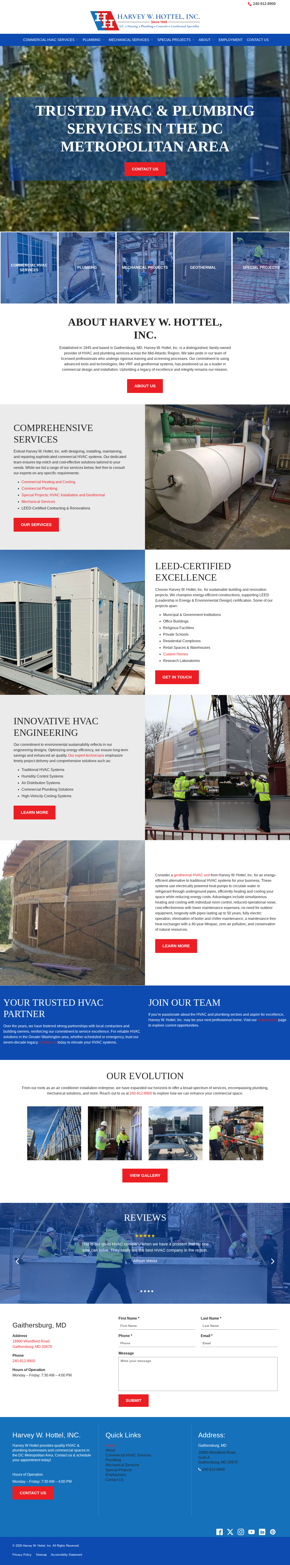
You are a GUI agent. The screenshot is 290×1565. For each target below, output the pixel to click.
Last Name (212, 1318)
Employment (231, 40)
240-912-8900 (264, 4)
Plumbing (92, 40)
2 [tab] (141, 1291)
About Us (145, 386)
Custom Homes (175, 654)
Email (208, 1336)
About (204, 40)
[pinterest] (273, 1532)
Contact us (48, 1042)
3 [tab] (145, 1291)
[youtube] (251, 1532)
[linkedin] (262, 1532)
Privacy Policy (21, 1554)
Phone (126, 1336)
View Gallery (145, 1175)
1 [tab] (138, 1291)
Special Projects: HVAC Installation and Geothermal (63, 495)
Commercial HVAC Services (49, 40)
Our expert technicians (86, 755)
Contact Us (258, 40)
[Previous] (17, 1261)
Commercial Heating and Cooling (48, 482)
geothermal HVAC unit (192, 875)
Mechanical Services (129, 40)
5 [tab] (152, 1291)
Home (110, 1445)
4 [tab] (149, 1291)
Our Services (36, 524)
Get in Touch (177, 677)
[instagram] (241, 1532)
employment (267, 1020)
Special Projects (174, 40)
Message (126, 1353)
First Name (130, 1318)
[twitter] (230, 1532)
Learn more (176, 946)
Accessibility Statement (66, 1554)
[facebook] (219, 1532)
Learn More (34, 812)
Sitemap (41, 1554)
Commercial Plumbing (39, 488)
